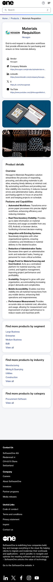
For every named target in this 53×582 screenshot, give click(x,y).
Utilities (9, 373)
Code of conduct (10, 509)
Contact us (8, 530)
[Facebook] (20, 578)
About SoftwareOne (12, 482)
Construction (12, 377)
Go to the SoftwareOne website (17, 566)
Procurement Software (16, 399)
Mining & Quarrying (14, 370)
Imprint (6, 525)
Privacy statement (11, 520)
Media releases (10, 497)
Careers (6, 476)
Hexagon (26, 37)
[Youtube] (36, 578)
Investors (7, 487)
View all (10, 348)
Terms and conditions (12, 514)
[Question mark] (43, 3)
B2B (8, 344)
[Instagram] (28, 578)
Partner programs (11, 492)
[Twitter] (13, 578)
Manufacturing (12, 366)
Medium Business (14, 340)
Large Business (13, 332)
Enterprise (10, 336)
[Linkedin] (5, 578)
